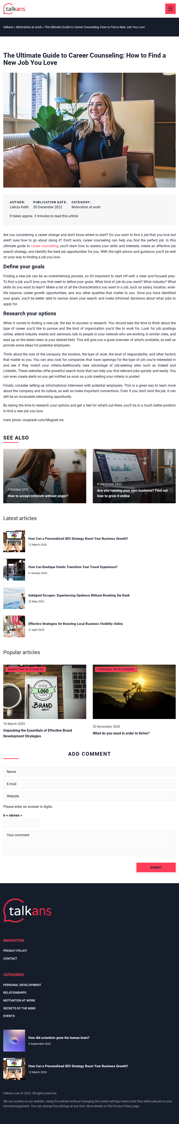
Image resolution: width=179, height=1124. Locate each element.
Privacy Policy (122, 1106)
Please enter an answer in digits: (28, 807)
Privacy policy (15, 950)
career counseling (44, 246)
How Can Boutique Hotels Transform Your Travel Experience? (72, 567)
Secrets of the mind (19, 1008)
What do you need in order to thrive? (121, 733)
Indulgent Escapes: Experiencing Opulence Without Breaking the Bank (79, 595)
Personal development (22, 985)
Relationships (14, 992)
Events (9, 1016)
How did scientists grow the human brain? (58, 1038)
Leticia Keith (19, 207)
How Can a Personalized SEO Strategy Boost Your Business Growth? (78, 539)
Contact (10, 958)
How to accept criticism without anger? (38, 496)
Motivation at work (86, 207)
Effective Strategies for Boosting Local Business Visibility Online (75, 624)
